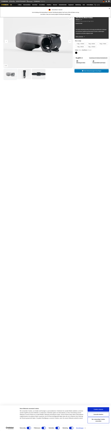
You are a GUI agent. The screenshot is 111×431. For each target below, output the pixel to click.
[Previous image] (6, 41)
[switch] (44, 428)
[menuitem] (19, 5)
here (69, 14)
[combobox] (102, 4)
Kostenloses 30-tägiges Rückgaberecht (98, 57)
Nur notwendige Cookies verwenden (98, 420)
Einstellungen (80, 428)
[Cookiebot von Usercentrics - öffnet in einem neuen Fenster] (9, 428)
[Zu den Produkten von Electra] (12, 1)
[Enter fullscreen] (70, 18)
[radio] (10, 74)
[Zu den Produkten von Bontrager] (21, 1)
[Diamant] (30, 1)
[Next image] (69, 41)
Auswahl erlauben (98, 414)
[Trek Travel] (39, 1)
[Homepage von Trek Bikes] (4, 1)
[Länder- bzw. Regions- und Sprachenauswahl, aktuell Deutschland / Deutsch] (103, 1)
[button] (38, 41)
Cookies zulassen (98, 409)
